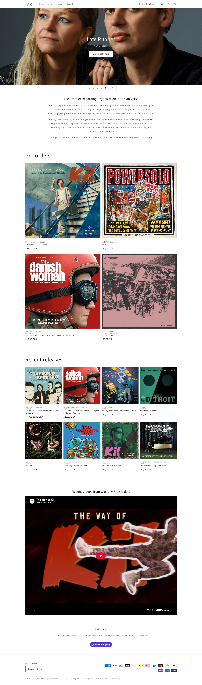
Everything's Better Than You (75, 466)
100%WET (29, 466)
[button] (60, 4)
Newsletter (76, 635)
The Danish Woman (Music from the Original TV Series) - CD (49, 335)
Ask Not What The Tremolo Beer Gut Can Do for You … (43, 412)
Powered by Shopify (60, 679)
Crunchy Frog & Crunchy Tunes (42, 679)
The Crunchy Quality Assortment (153, 466)
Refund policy (128, 635)
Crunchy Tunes (55, 119)
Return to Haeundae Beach (36, 245)
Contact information (117, 679)
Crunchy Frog (54, 105)
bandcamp (147, 137)
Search (56, 635)
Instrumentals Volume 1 (149, 411)
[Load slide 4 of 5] (102, 88)
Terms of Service (112, 635)
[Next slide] (113, 88)
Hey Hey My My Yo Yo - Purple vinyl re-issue (119, 411)
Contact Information (93, 635)
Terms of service (101, 679)
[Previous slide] (83, 88)
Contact (65, 635)
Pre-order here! (101, 69)
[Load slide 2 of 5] (93, 88)
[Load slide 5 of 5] (106, 88)
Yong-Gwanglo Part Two (111, 466)
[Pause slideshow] (119, 88)
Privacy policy (87, 679)
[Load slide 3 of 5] (98, 88)
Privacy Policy (142, 635)
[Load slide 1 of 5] (89, 88)
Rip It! (104, 245)
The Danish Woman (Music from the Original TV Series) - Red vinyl (81, 412)
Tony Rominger (108, 335)
